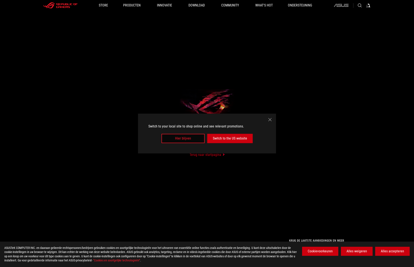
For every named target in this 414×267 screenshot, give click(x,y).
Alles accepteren (392, 251)
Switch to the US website (230, 138)
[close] (270, 119)
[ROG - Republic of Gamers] (60, 5)
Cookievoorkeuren (320, 251)
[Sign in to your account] (368, 5)
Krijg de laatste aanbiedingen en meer (316, 240)
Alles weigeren (357, 251)
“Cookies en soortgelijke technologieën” (116, 260)
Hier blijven (183, 138)
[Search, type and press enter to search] (359, 5)
